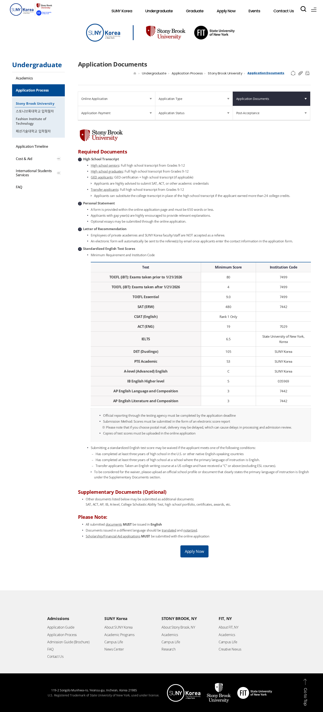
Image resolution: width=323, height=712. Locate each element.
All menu (313, 9)
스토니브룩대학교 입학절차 (35, 111)
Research (168, 649)
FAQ (50, 649)
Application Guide (60, 627)
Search (303, 9)
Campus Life (113, 642)
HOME (135, 73)
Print (308, 73)
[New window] (183, 687)
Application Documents (265, 73)
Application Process (187, 73)
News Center (114, 649)
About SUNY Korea (118, 627)
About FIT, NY (228, 627)
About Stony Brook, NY (178, 627)
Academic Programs (119, 634)
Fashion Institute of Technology (31, 121)
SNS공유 (293, 73)
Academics (170, 634)
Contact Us (55, 656)
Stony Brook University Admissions (31, 10)
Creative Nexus (230, 649)
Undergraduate (154, 73)
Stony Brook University (35, 103)
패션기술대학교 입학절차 (33, 131)
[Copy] (300, 73)
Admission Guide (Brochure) (68, 642)
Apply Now (194, 551)
